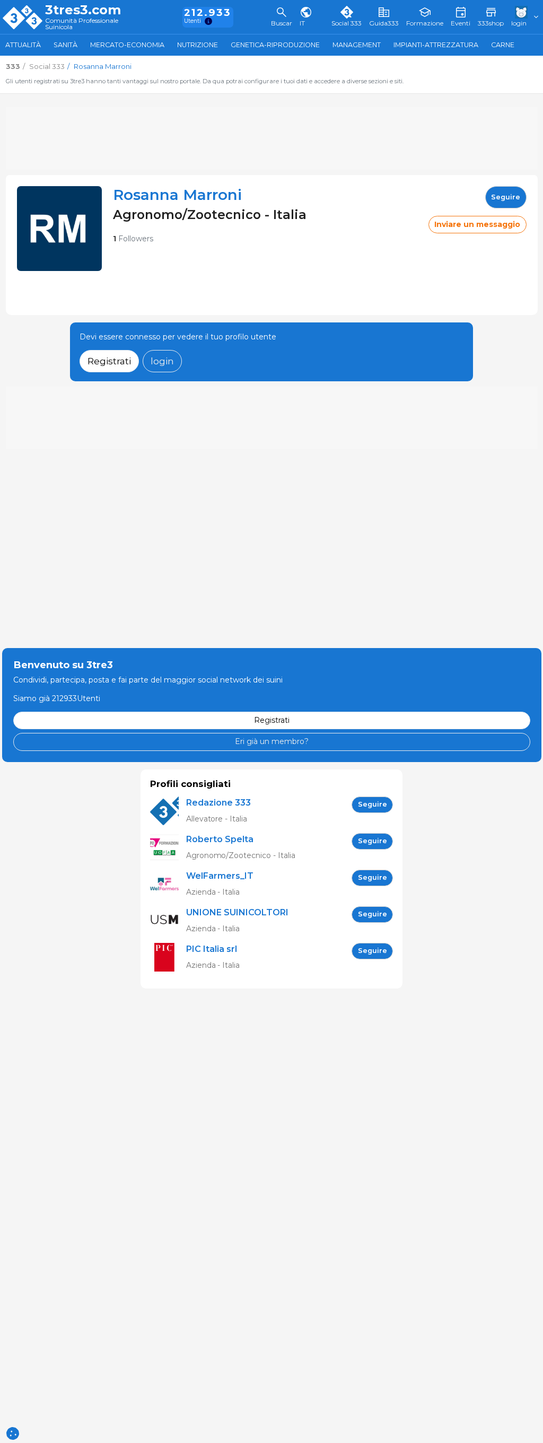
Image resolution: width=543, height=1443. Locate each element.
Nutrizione (197, 45)
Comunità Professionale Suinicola (81, 24)
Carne (502, 45)
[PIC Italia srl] (168, 957)
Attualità (23, 45)
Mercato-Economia (127, 45)
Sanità (65, 45)
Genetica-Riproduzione (275, 45)
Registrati (109, 360)
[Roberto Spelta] (168, 847)
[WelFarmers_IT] (168, 884)
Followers (133, 238)
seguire (505, 197)
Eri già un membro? (272, 741)
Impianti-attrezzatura (435, 45)
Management (356, 45)
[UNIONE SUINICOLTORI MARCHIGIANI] (168, 920)
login (162, 360)
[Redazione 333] (168, 811)
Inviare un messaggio (477, 224)
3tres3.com (83, 10)
